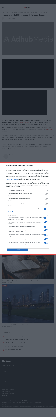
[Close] (53, 165)
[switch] (46, 194)
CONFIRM (17, 249)
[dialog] (28, 208)
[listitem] (28, 190)
